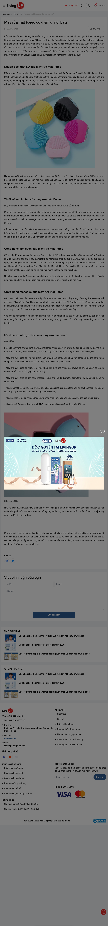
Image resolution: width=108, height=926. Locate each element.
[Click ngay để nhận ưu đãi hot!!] (54, 463)
